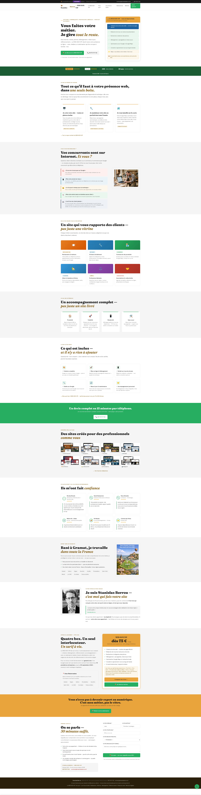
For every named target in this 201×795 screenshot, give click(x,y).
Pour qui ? (99, 6)
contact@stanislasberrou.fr (124, 1)
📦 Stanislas (72, 7)
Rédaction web (121, 785)
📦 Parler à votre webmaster (100, 711)
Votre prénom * (107, 723)
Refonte (127, 5)
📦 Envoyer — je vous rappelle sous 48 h (121, 755)
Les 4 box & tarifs (108, 6)
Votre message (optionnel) (111, 743)
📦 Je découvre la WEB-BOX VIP (72, 53)
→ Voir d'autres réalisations (100, 471)
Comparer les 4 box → (121, 679)
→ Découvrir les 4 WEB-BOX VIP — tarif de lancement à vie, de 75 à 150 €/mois (82, 396)
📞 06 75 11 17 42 (136, 1)
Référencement (113, 785)
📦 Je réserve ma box (121, 684)
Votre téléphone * (108, 730)
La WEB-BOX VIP (91, 6)
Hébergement (105, 785)
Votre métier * (126, 723)
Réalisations (120, 5)
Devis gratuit (134, 5)
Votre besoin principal (109, 736)
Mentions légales (130, 785)
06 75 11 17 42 (66, 769)
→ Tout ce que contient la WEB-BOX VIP (72, 135)
